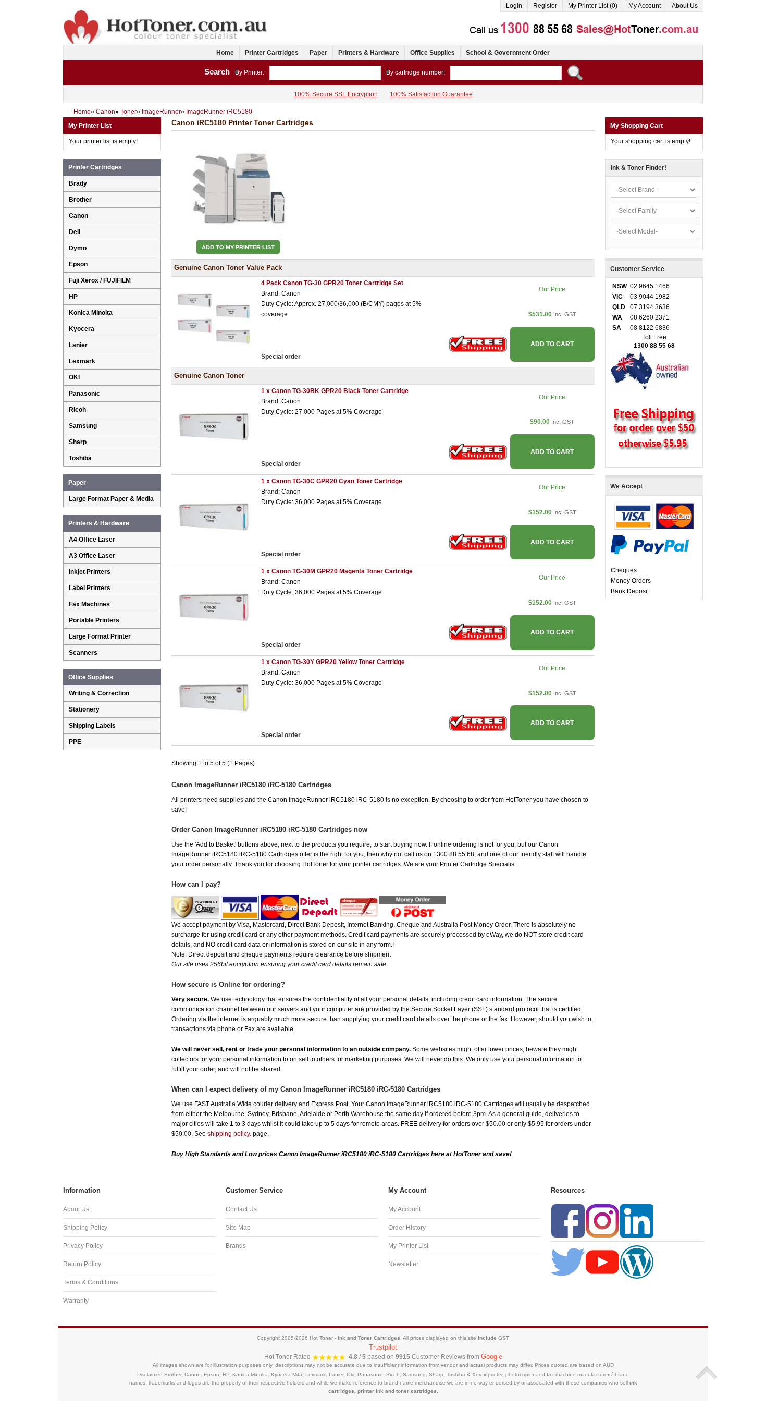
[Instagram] (602, 1220)
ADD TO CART (552, 344)
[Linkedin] (637, 1220)
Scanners (83, 652)
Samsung (83, 426)
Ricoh (77, 409)
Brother (80, 199)
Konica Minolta (91, 312)
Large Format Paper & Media (111, 499)
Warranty (76, 1300)
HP (73, 296)
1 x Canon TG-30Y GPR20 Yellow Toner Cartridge (333, 662)
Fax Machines (89, 604)
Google (491, 1357)
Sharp (78, 442)
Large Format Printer (100, 636)
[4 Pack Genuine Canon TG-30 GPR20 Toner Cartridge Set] (214, 319)
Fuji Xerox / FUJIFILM (100, 280)
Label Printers (89, 588)
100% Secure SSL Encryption (336, 94)
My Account (644, 5)
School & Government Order (508, 52)
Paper (318, 52)
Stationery (84, 709)
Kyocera (81, 329)
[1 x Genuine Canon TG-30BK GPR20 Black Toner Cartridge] (214, 426)
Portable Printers (94, 620)
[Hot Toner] (166, 12)
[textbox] (325, 73)
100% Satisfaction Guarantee (431, 94)
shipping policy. (229, 1133)
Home (225, 52)
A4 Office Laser (92, 539)
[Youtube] (602, 1261)
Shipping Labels (92, 725)
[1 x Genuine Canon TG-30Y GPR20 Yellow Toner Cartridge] (214, 697)
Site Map (238, 1227)
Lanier (78, 345)
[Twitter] (568, 1261)
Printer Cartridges (272, 52)
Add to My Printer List (238, 247)
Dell (74, 232)
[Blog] (637, 1261)
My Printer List (408, 1245)
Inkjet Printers (89, 571)
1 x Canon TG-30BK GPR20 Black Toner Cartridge (335, 391)
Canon (78, 215)
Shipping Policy (85, 1227)
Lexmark (82, 361)
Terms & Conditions (90, 1282)
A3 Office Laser (92, 555)
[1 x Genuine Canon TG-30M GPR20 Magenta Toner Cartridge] (214, 607)
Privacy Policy (83, 1245)
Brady (78, 183)
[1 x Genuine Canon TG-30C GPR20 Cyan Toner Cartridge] (214, 516)
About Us (685, 5)
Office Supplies (432, 52)
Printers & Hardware (368, 52)
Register (545, 5)
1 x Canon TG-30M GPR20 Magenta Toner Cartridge (337, 571)
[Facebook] (568, 1220)
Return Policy (82, 1264)
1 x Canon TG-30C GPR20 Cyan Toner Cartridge (331, 481)
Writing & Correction (99, 693)
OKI (74, 377)
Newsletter (403, 1264)
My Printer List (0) (592, 5)
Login (514, 5)
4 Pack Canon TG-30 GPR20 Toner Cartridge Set (332, 283)
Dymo (78, 248)
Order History (407, 1227)
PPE (75, 741)
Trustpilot (383, 1347)
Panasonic (84, 393)
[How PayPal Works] (650, 544)
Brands (236, 1245)
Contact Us (241, 1209)
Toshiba (80, 458)
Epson (78, 264)
